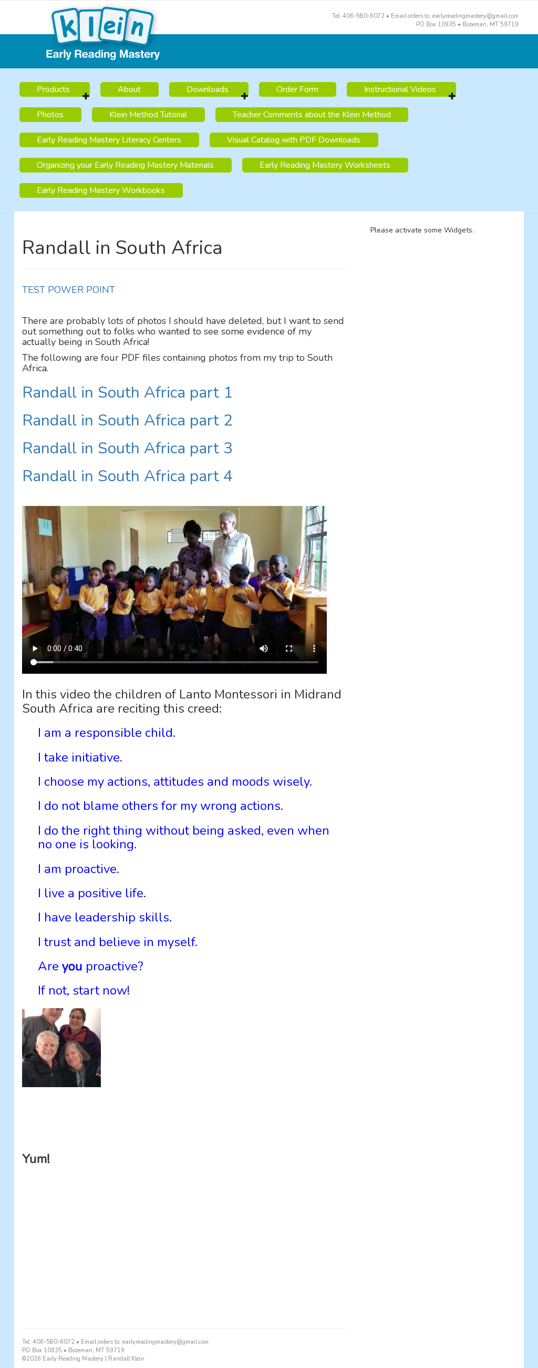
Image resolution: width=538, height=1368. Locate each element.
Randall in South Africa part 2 (127, 420)
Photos (50, 114)
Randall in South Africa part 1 (127, 392)
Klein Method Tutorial (148, 114)
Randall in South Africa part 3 (127, 448)
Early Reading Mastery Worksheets (325, 165)
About (129, 89)
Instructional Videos (400, 89)
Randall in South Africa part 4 (127, 476)
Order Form (297, 89)
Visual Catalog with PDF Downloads (293, 140)
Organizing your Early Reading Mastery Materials (125, 165)
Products (53, 89)
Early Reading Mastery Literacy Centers (109, 140)
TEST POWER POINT (68, 289)
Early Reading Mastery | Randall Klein (269, 35)
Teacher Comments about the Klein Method (312, 114)
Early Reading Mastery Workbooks (101, 190)
